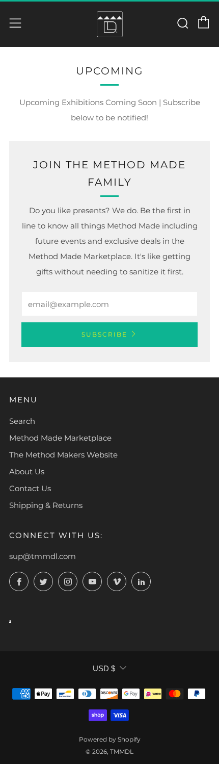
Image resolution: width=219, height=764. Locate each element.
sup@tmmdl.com (42, 556)
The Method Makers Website (63, 455)
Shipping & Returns (46, 505)
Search (22, 421)
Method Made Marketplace (60, 438)
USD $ (104, 668)
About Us (26, 471)
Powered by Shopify (110, 739)
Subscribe (104, 334)
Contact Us (30, 488)
